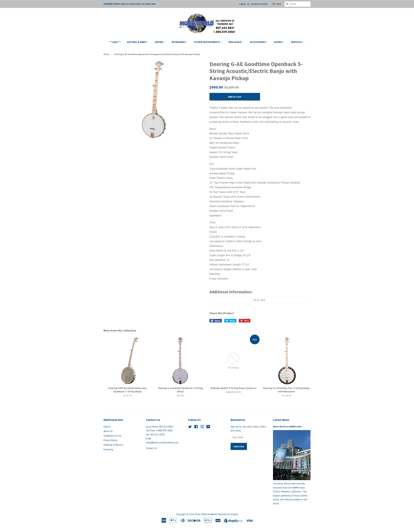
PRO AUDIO (235, 42)
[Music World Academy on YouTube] (208, 427)
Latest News (281, 420)
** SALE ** (115, 42)
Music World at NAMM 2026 (287, 426)
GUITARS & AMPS (137, 42)
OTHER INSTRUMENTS (207, 42)
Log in (242, 3)
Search (107, 426)
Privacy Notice (111, 440)
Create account (259, 3)
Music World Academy (206, 514)
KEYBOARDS (179, 42)
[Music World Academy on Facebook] (196, 427)
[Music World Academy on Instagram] (202, 427)
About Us (108, 431)
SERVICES (297, 42)
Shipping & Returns (113, 444)
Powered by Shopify (228, 514)
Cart (278, 3)
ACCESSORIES (258, 42)
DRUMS (159, 42)
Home (106, 54)
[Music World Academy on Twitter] (190, 427)
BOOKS (278, 42)
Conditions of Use (112, 435)
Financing (108, 449)
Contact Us (151, 448)
